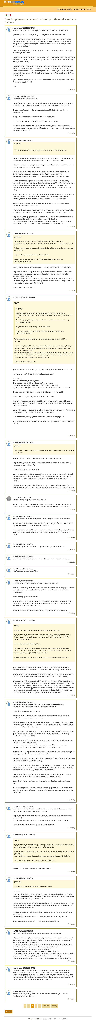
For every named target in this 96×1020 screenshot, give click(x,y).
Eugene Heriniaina (34, 1019)
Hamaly (72, 89)
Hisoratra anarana (79, 9)
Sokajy (69, 9)
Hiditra (89, 9)
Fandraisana (61, 9)
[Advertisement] (84, 42)
